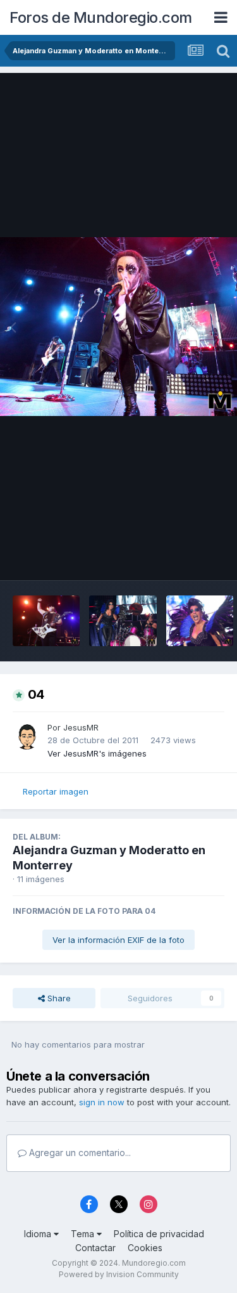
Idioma (39, 1233)
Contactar (95, 1247)
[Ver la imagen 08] (46, 620)
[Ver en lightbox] (118, 326)
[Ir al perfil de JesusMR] (26, 736)
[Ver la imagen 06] (199, 620)
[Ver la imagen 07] (122, 620)
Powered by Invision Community (119, 1274)
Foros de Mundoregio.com (100, 17)
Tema (84, 1233)
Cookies (145, 1247)
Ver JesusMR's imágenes (97, 753)
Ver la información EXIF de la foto (118, 940)
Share (58, 998)
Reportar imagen (55, 791)
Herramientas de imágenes (155, 557)
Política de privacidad (159, 1233)
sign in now (102, 1102)
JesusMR (81, 727)
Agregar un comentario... (79, 1152)
